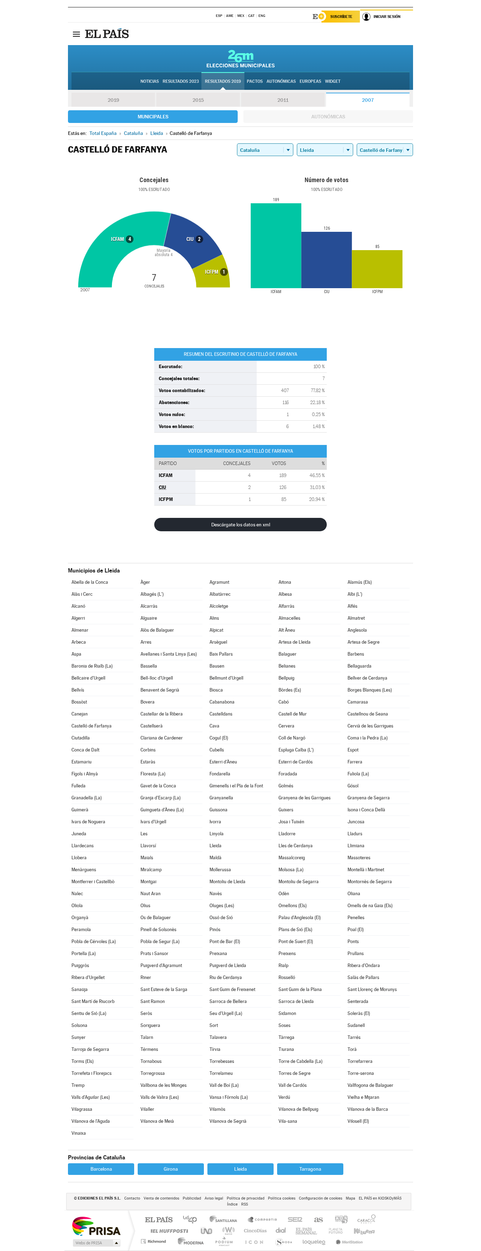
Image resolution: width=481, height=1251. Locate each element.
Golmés (286, 785)
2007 (368, 100)
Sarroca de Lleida (296, 1001)
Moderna (188, 1241)
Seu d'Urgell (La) (226, 1013)
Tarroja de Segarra (90, 1049)
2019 (113, 100)
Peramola (81, 929)
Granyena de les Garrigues (305, 797)
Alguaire (148, 618)
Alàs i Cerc (82, 594)
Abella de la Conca (89, 582)
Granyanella (221, 797)
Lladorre (287, 833)
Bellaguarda (359, 666)
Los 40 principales (192, 1220)
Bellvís (77, 690)
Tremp (78, 1085)
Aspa (76, 654)
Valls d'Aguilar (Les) (90, 1097)
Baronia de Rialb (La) (92, 666)
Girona (171, 1169)
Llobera (79, 857)
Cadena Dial (281, 1230)
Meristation (348, 1241)
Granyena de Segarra (369, 797)
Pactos (255, 81)
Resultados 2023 (181, 81)
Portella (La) (83, 953)
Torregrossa (152, 1073)
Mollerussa (220, 869)
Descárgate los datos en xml (240, 524)
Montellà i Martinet (366, 869)
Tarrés (354, 1037)
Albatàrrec (220, 594)
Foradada (288, 773)
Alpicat (216, 630)
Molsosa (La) (291, 869)
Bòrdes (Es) (290, 690)
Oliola (77, 905)
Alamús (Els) (360, 582)
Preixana (218, 953)
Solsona (79, 1025)
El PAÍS (158, 1220)
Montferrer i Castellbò (92, 881)
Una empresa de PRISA (96, 1226)
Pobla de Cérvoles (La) (93, 941)
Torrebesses (222, 1061)
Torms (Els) (82, 1061)
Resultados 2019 (223, 81)
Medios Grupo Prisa (96, 1243)
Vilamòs (217, 1109)
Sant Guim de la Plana (300, 989)
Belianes (287, 666)
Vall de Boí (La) (224, 1085)
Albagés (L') (152, 594)
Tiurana (286, 1049)
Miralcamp (151, 869)
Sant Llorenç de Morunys (372, 989)
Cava (214, 726)
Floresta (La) (152, 773)
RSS (244, 1204)
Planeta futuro (333, 1230)
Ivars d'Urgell (153, 821)
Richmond (154, 1241)
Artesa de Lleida (295, 642)
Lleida (215, 845)
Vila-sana (288, 1121)
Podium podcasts (224, 1241)
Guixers (286, 809)
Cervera (286, 726)
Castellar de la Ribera (161, 714)
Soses (285, 1025)
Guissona (218, 809)
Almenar (79, 630)
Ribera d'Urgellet (88, 977)
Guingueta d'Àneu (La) (162, 809)
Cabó (284, 702)
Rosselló (287, 977)
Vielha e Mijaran (363, 1097)
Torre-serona (361, 1073)
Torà (352, 1049)
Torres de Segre (295, 1073)
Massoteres (359, 857)
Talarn (146, 1037)
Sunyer (78, 1037)
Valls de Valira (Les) (159, 1097)
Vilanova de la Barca (368, 1109)
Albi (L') (355, 594)
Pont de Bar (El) (225, 941)
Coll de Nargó (292, 738)
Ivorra (215, 821)
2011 (282, 100)
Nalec (77, 893)
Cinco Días (254, 1230)
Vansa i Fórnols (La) (229, 1097)
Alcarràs (148, 606)
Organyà (79, 917)
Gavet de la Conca (158, 785)
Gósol (353, 785)
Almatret (356, 618)
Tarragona (310, 1169)
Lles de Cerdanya (296, 845)
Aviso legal (214, 1198)
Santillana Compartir (262, 1220)
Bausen (217, 666)
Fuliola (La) (358, 773)
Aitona (285, 582)
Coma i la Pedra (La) (368, 738)
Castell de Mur (293, 714)
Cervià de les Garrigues (370, 726)
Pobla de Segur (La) (160, 941)
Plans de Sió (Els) (295, 929)
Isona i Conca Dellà (366, 809)
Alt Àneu (287, 630)
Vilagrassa (81, 1109)
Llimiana (356, 845)
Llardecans (82, 845)
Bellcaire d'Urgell (88, 678)
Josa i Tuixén (291, 821)
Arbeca (78, 642)
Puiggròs (80, 965)
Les (144, 833)
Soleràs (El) (359, 1013)
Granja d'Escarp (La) (160, 797)
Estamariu (81, 761)
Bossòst (79, 702)
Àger (145, 582)
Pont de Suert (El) (296, 941)
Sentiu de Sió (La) (88, 1013)
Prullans (356, 953)
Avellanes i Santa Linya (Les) (168, 654)
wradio (227, 1230)
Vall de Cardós (293, 1085)
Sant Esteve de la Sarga (163, 989)
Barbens (356, 654)
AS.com (315, 1220)
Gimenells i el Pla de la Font (236, 785)
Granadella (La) (86, 797)
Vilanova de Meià (157, 1121)
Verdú (284, 1097)
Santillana (225, 1220)
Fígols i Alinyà (84, 773)
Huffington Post (168, 1230)
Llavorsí (148, 845)
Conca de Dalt (85, 750)
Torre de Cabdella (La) (301, 1061)
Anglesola (357, 630)
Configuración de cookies (320, 1198)
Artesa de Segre (364, 642)
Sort (214, 1025)
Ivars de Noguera (88, 821)
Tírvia (215, 1049)
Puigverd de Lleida (228, 965)
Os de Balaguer (155, 917)
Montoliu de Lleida (227, 881)
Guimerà (79, 809)
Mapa (350, 1198)
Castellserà (151, 726)
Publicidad (192, 1198)
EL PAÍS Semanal (307, 1230)
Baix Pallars (221, 654)
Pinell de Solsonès (158, 929)
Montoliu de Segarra (299, 881)
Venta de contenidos (161, 1198)
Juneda (78, 833)
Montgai (148, 881)
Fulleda (78, 785)
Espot (353, 750)
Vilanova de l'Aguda (90, 1121)
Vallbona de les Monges (163, 1085)
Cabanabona (222, 702)
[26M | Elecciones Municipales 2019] (241, 58)
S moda (283, 1241)
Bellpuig (286, 678)
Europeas (310, 81)
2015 (198, 100)
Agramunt (219, 582)
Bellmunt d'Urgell (226, 678)
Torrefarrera (360, 1061)
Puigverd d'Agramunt (161, 965)
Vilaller (147, 1109)
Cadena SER (293, 1220)
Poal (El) (356, 929)
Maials (146, 857)
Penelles (356, 917)
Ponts (353, 941)
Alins (214, 618)
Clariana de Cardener (161, 738)
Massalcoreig (292, 857)
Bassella (148, 666)
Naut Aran (150, 893)
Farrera (355, 761)
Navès (216, 893)
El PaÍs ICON (254, 1241)
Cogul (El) (219, 738)
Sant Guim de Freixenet (232, 989)
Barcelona (101, 1169)
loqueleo (314, 1241)
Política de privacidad (245, 1198)
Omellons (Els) (293, 905)
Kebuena (358, 1230)
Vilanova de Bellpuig (298, 1109)
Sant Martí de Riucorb (92, 1001)
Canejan (79, 714)
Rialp (283, 965)
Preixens (287, 953)
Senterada (358, 1001)
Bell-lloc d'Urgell (156, 678)
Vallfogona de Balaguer (370, 1085)
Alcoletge (219, 606)
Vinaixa (78, 1133)
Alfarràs (286, 606)
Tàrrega (286, 1037)
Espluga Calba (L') (296, 750)
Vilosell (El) (358, 1121)
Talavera (218, 1037)
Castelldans (221, 714)
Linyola (217, 833)
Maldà (215, 857)
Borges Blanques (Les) (370, 690)
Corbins (148, 750)
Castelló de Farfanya (91, 726)
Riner (145, 977)
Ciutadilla (80, 738)
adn (338, 1220)
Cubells (217, 750)
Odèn (284, 893)
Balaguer (287, 654)
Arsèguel (218, 642)
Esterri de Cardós (296, 761)
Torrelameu (221, 1073)
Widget (333, 81)
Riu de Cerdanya (226, 977)
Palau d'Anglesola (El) (300, 917)
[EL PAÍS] (108, 33)
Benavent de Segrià (159, 690)
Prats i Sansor (154, 953)
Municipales (153, 116)
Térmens (149, 1049)
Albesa (285, 594)
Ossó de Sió (221, 917)
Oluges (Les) (222, 905)
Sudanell (356, 1025)
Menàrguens (83, 869)
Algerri (78, 618)
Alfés (352, 606)
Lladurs (355, 833)
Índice (232, 1204)
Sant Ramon (152, 1001)
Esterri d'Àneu (223, 761)
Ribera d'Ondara (364, 965)
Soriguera (150, 1025)
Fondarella (220, 773)
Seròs (146, 1013)
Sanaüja (79, 989)
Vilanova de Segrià (228, 1121)
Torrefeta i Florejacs (91, 1073)
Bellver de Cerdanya (367, 678)
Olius (145, 905)
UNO (207, 1230)
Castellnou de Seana (368, 714)
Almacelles (289, 618)
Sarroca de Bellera (228, 1001)
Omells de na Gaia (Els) (370, 905)
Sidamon (287, 1013)
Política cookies (281, 1198)
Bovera (147, 702)
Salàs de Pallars (363, 977)
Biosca (216, 690)
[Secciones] (76, 33)
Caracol (364, 1220)
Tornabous (151, 1061)
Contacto (132, 1198)
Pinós (215, 929)
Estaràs (147, 761)
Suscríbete (341, 16)
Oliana (354, 893)
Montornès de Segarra (370, 881)
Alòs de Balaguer (157, 630)
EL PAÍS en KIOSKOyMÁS (380, 1198)
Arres (145, 642)
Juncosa (356, 821)
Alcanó (78, 606)
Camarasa (358, 702)
